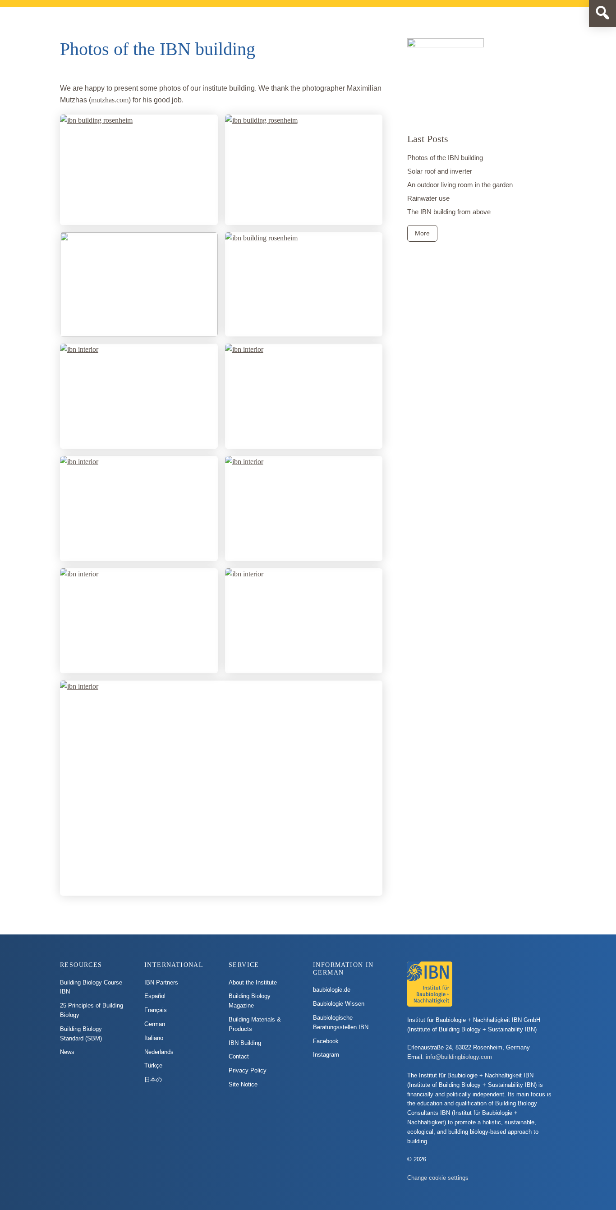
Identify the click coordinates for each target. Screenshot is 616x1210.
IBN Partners (161, 982)
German (154, 1024)
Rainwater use (428, 198)
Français (155, 1010)
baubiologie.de (331, 989)
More (422, 233)
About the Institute (253, 982)
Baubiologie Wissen (338, 1003)
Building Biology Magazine (250, 1001)
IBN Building (245, 1043)
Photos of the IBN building (445, 157)
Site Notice (243, 1084)
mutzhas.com (110, 100)
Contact (239, 1056)
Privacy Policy (248, 1070)
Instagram (326, 1054)
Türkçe (153, 1065)
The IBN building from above (449, 212)
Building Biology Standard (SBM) (81, 1034)
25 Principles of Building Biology (91, 1010)
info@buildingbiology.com (459, 1057)
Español (154, 996)
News (67, 1052)
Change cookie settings (438, 1177)
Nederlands (159, 1052)
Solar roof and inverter (439, 171)
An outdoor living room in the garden (460, 185)
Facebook (326, 1041)
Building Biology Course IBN (91, 987)
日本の (153, 1079)
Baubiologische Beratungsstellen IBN (340, 1022)
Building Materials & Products (255, 1024)
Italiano (153, 1038)
